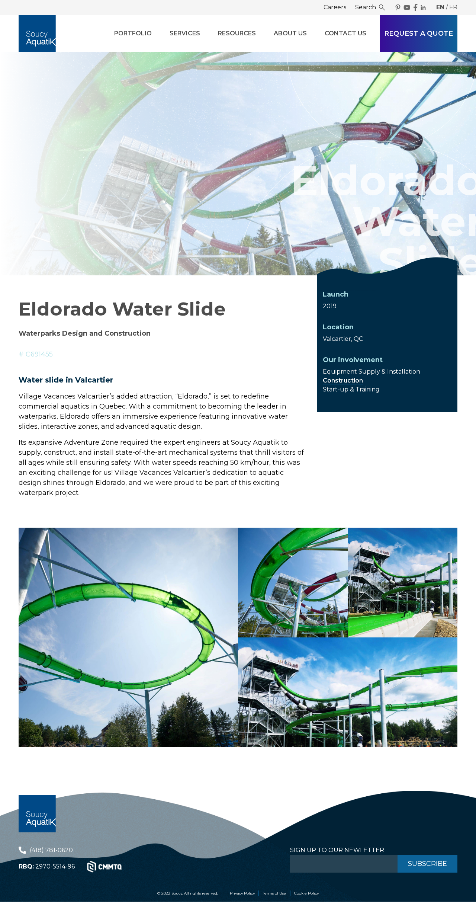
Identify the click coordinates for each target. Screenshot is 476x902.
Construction (343, 380)
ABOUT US (290, 33)
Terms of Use (274, 893)
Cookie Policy (306, 893)
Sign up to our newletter (337, 850)
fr (453, 7)
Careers (335, 7)
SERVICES (185, 33)
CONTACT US (345, 33)
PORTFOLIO (133, 33)
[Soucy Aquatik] (37, 33)
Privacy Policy (242, 893)
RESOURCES (237, 33)
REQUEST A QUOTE (418, 33)
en (440, 7)
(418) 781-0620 (51, 850)
